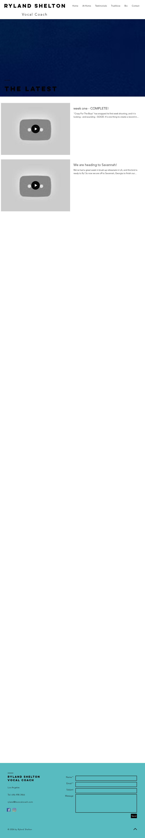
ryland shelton (35, 5)
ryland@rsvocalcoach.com (20, 802)
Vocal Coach (34, 14)
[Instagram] (14, 810)
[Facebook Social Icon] (8, 810)
